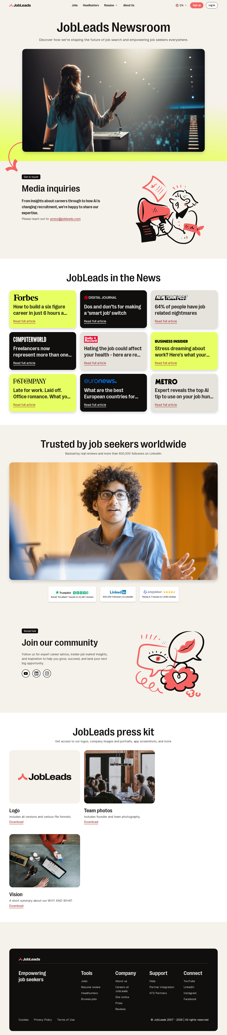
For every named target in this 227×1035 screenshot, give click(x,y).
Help (152, 981)
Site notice (122, 997)
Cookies (24, 1019)
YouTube (189, 981)
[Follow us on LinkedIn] (36, 673)
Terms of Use (66, 1019)
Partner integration (161, 987)
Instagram (190, 993)
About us (121, 981)
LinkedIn (189, 987)
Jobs (84, 981)
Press (118, 1003)
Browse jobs (89, 999)
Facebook (190, 999)
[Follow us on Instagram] (47, 673)
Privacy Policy (43, 1019)
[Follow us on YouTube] (26, 673)
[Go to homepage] (20, 5)
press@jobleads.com (65, 219)
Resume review (90, 987)
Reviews (120, 1009)
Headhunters (89, 993)
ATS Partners (158, 993)
